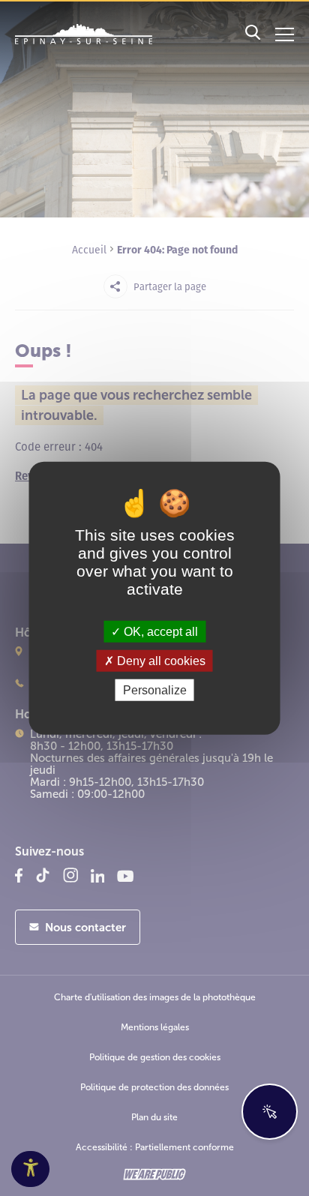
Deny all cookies (160, 660)
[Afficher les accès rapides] (270, 1112)
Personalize (155, 690)
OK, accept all (159, 631)
